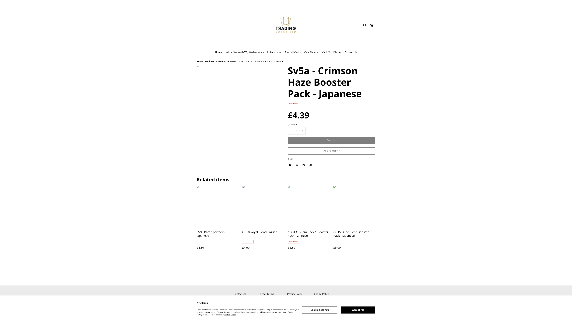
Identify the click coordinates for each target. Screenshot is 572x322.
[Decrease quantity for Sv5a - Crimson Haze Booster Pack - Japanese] (291, 130)
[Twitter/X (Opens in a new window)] (297, 165)
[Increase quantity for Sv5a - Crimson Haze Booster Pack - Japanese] (303, 130)
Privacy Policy (294, 294)
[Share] (310, 165)
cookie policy (230, 314)
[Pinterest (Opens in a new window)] (303, 165)
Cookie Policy (321, 294)
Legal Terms (267, 294)
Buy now (331, 140)
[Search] (364, 25)
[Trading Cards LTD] (286, 25)
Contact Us (240, 294)
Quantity (292, 125)
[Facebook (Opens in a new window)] (290, 165)
